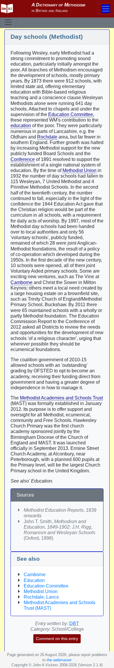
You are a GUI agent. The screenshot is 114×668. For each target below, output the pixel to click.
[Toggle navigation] (8, 22)
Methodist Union (79, 170)
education (21, 125)
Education (34, 580)
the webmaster (59, 660)
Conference (23, 159)
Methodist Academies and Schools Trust (61, 397)
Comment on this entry (57, 638)
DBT (74, 623)
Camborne (21, 282)
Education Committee (70, 114)
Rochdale (47, 136)
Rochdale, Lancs (41, 597)
